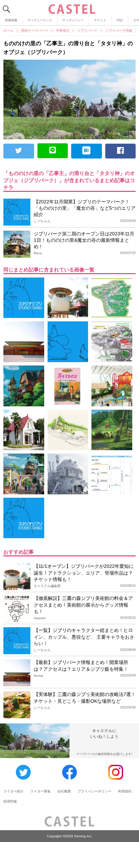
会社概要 (64, 791)
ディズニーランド (40, 20)
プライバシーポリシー (94, 791)
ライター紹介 (13, 791)
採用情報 (10, 801)
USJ (120, 20)
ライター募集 (40, 791)
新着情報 (11, 20)
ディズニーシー (73, 20)
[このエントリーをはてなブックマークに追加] (86, 151)
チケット (100, 20)
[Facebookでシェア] (120, 151)
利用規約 (125, 791)
